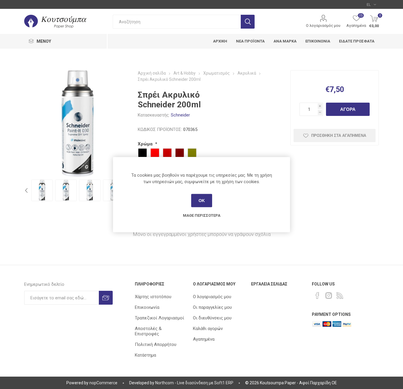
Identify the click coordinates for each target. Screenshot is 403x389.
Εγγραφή (106, 298)
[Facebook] (317, 295)
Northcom (164, 382)
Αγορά (348, 109)
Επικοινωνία (147, 307)
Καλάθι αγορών (208, 328)
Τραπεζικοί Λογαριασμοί (159, 318)
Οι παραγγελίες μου (212, 307)
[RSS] (340, 295)
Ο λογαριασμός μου (323, 25)
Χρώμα (146, 144)
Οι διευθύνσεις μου (212, 318)
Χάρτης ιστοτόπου (153, 296)
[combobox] (177, 22)
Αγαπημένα (203, 339)
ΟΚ (202, 200)
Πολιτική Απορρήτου (155, 344)
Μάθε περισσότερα (201, 215)
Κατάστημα (145, 355)
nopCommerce (103, 382)
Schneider (180, 115)
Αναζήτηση (248, 22)
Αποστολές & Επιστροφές (148, 331)
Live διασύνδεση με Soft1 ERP (205, 382)
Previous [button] (27, 190)
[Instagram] (328, 295)
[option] (42, 190)
